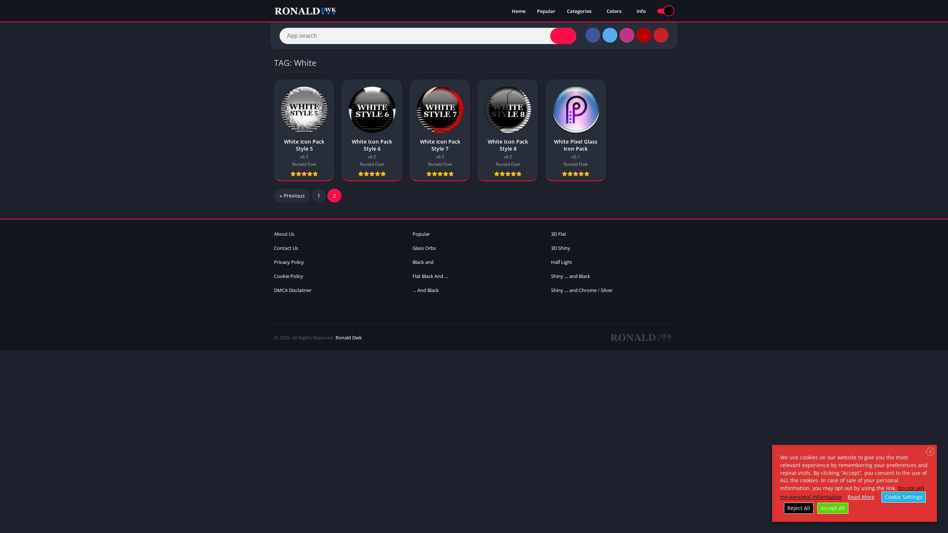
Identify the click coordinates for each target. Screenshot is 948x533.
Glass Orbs (424, 248)
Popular (546, 11)
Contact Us (286, 248)
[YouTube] (644, 35)
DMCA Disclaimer (292, 290)
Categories (579, 11)
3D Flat (558, 234)
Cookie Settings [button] (903, 496)
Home (518, 11)
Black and (423, 262)
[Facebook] (592, 35)
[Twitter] (609, 35)
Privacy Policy (289, 262)
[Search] (563, 36)
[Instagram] (627, 35)
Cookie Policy (288, 276)
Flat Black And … (430, 276)
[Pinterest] (661, 35)
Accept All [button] (833, 508)
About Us (284, 234)
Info (641, 11)
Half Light (561, 262)
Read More (861, 496)
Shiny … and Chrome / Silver (581, 290)
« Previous (292, 195)
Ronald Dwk (349, 337)
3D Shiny (560, 248)
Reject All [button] (798, 508)
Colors (614, 11)
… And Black (426, 290)
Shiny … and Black (570, 276)
